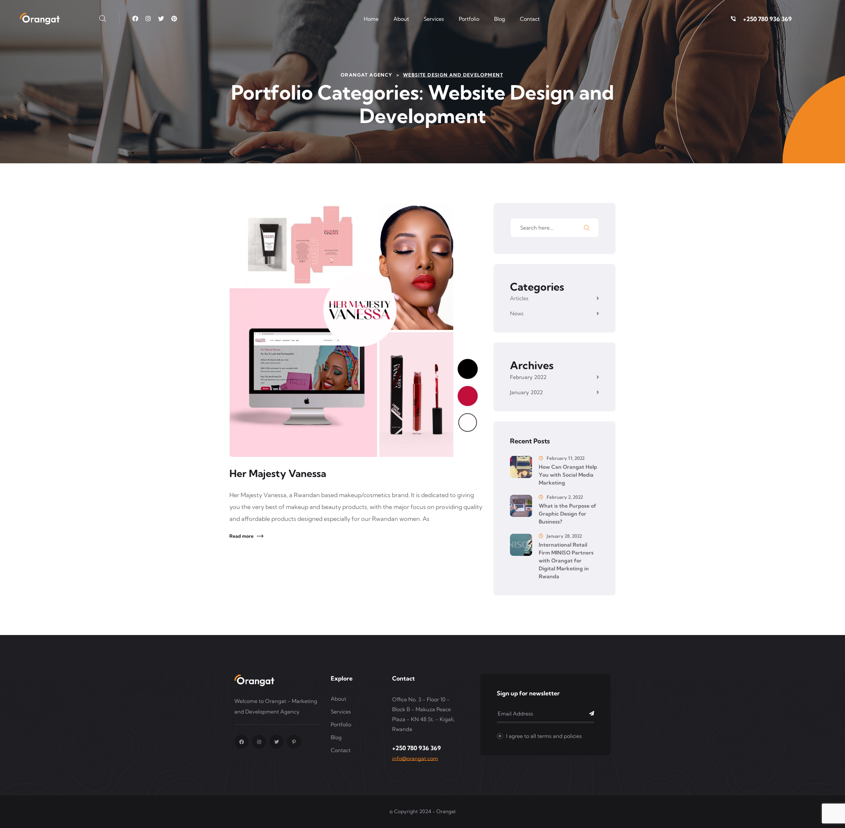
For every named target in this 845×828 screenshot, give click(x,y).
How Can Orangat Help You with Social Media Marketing (568, 474)
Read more (241, 536)
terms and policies (559, 736)
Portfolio (469, 19)
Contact (530, 19)
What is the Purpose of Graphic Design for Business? (567, 513)
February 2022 (528, 377)
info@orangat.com (415, 758)
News (517, 313)
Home (371, 19)
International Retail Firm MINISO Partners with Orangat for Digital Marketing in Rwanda (566, 560)
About (401, 19)
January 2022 (526, 392)
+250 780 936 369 (767, 19)
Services (434, 19)
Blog (499, 19)
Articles (519, 298)
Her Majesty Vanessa (277, 473)
